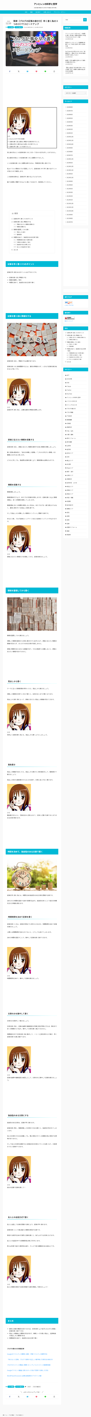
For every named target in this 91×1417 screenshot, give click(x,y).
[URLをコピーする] (54, 71)
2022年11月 (70, 177)
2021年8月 (70, 218)
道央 (68, 520)
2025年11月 (70, 140)
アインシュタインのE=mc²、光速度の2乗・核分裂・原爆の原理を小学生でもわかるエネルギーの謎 (75, 36)
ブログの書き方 (18, 27)
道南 (68, 516)
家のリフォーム (71, 438)
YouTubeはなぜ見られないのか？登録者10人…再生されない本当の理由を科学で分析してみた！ (75, 54)
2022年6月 (70, 185)
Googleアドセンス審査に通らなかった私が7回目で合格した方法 (27, 1370)
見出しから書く (21, 232)
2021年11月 (70, 207)
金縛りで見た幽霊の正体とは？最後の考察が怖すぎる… (75, 62)
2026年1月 (70, 133)
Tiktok (69, 386)
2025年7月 (70, 155)
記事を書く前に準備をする (22, 222)
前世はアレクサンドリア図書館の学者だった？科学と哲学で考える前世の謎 (75, 45)
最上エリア (70, 460)
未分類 (69, 464)
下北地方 (69, 416)
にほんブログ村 (69, 305)
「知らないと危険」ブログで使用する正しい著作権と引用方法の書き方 (30, 1359)
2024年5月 (70, 163)
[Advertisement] (32, 89)
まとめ (16, 250)
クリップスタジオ (72, 405)
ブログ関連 (10, 27)
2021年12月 (70, 203)
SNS (68, 383)
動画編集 (69, 420)
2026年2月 (70, 129)
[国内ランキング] (69, 319)
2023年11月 (70, 170)
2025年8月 (70, 151)
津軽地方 (69, 479)
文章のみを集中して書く (24, 242)
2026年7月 (70, 111)
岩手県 (69, 449)
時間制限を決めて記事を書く (25, 240)
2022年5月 (70, 189)
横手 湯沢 (70, 471)
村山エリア (70, 468)
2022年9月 (70, 181)
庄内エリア (70, 453)
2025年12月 (70, 137)
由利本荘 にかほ (72, 483)
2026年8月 (70, 107)
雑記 (68, 531)
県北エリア (70, 486)
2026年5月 (70, 118)
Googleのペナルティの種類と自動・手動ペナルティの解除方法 (27, 1354)
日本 (68, 457)
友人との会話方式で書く (24, 247)
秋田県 (69, 501)
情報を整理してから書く (21, 229)
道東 (68, 523)
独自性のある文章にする (24, 244)
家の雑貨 (69, 442)
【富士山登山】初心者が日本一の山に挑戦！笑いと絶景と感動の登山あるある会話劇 (75, 70)
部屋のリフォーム (72, 527)
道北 (68, 512)
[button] (10, 71)
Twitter (69, 390)
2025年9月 (70, 148)
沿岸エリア (70, 475)
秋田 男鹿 (70, 497)
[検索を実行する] (85, 19)
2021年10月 (70, 211)
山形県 (69, 446)
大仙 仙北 (70, 431)
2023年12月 (70, 166)
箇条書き (19, 234)
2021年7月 (70, 222)
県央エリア (70, 494)
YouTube (69, 394)
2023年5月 (70, 174)
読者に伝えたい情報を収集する (25, 224)
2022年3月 (70, 192)
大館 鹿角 (70, 434)
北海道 (69, 423)
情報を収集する (21, 227)
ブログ (29, 1386)
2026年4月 (70, 122)
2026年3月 (70, 126)
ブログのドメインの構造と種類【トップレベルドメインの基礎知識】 (29, 1365)
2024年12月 (70, 159)
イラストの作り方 (72, 401)
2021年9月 (70, 214)
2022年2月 (70, 196)
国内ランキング (69, 321)
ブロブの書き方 (36, 1386)
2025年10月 (70, 144)
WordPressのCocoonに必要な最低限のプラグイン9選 (24, 1376)
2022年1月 (70, 200)
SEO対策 (69, 379)
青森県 (69, 535)
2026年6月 (70, 114)
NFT (68, 375)
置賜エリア (70, 509)
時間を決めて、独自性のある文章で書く (26, 237)
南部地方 (69, 427)
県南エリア (70, 490)
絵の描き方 (70, 505)
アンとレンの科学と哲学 (45, 4)
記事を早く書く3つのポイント (23, 219)
